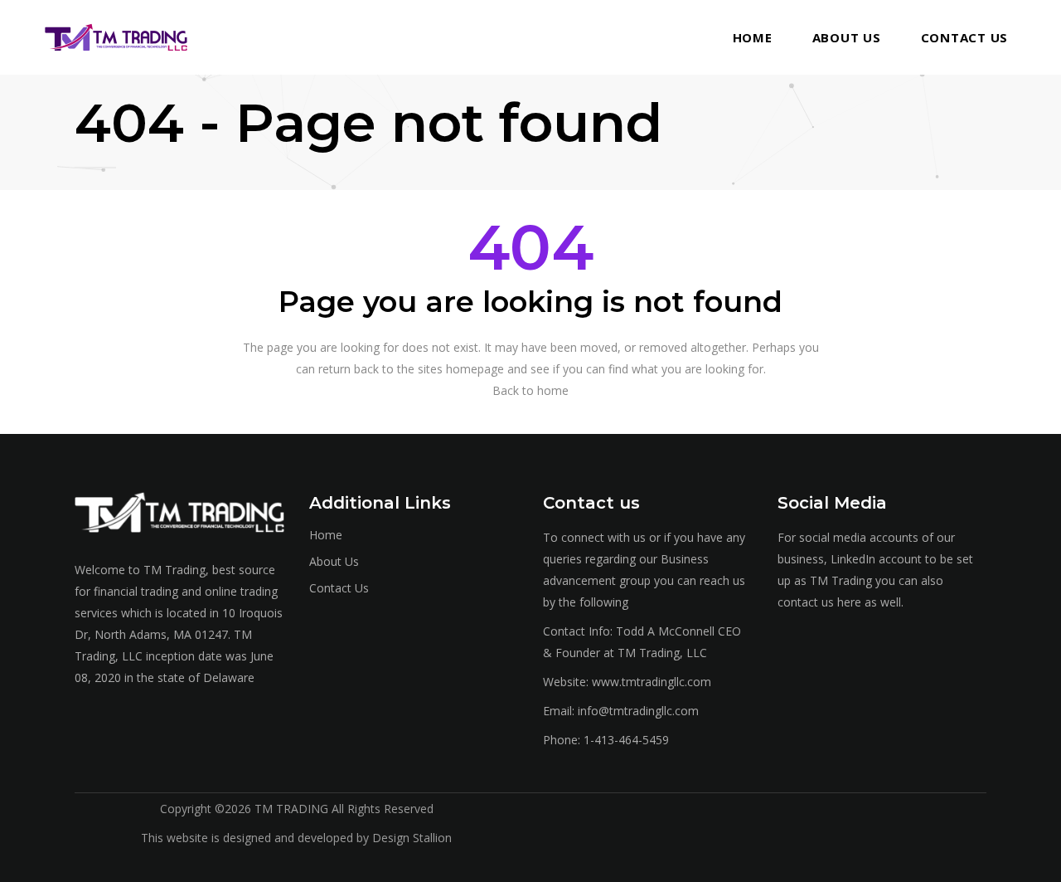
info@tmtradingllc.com (638, 711)
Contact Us (339, 588)
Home (325, 535)
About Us (334, 561)
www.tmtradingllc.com (651, 682)
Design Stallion (412, 837)
